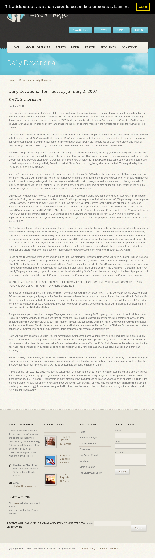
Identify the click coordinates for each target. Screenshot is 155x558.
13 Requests (66, 444)
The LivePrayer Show (90, 473)
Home (16, 47)
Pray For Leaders (65, 457)
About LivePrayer (37, 47)
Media (75, 47)
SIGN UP (139, 30)
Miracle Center (87, 467)
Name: (118, 430)
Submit (122, 471)
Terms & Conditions (109, 548)
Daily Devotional (87, 443)
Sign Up (139, 528)
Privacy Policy (88, 548)
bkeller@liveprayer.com (25, 486)
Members (84, 461)
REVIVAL (102, 30)
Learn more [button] (121, 6)
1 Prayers (64, 462)
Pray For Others (65, 438)
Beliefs (61, 47)
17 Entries (64, 481)
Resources (108, 47)
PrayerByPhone (80, 30)
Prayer (90, 47)
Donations (129, 47)
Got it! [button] (143, 6)
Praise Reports (65, 475)
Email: (118, 441)
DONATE (121, 30)
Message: (120, 452)
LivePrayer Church (89, 455)
